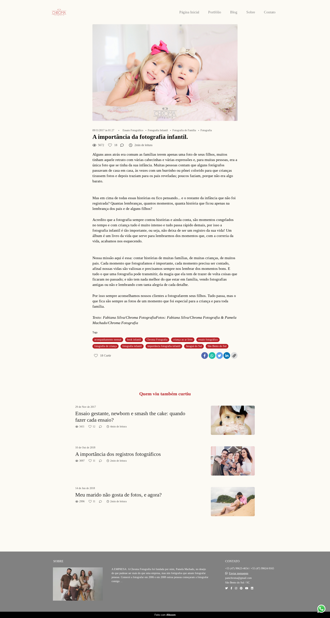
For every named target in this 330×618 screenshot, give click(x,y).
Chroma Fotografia (157, 339)
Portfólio (214, 12)
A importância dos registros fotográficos (118, 454)
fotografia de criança (105, 346)
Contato (270, 12)
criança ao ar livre (182, 339)
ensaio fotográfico (208, 339)
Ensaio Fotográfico (133, 130)
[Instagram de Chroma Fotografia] (236, 588)
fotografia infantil (132, 346)
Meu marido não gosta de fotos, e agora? (118, 495)
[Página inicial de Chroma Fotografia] (67, 12)
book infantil (134, 339)
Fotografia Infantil (158, 130)
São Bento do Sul (217, 346)
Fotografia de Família (184, 130)
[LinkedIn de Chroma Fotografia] (252, 588)
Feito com (165, 614)
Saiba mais (125, 593)
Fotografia (206, 130)
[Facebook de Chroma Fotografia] (231, 588)
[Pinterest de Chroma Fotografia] (241, 588)
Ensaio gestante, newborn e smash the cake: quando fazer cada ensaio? (130, 416)
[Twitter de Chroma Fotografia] (226, 588)
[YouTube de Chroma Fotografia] (246, 588)
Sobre (250, 12)
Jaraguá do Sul (194, 346)
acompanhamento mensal (107, 339)
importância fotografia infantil (163, 346)
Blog (233, 12)
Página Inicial (189, 12)
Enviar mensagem (238, 573)
